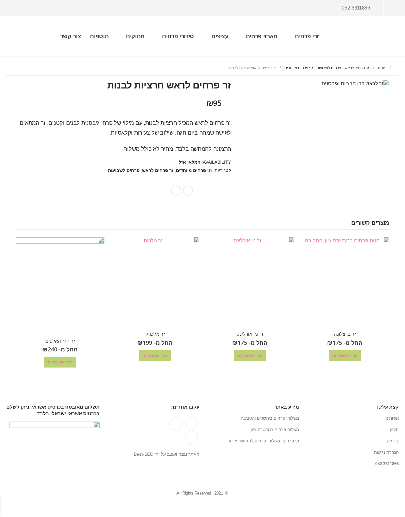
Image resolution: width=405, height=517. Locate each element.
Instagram (191, 437)
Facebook (188, 191)
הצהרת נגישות (386, 452)
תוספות (99, 36)
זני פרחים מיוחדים (194, 170)
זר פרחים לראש (157, 170)
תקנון (394, 429)
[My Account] (393, 8)
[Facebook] (42, 8)
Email (176, 191)
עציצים (219, 36)
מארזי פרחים (261, 36)
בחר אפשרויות (345, 355)
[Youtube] (31, 8)
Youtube (175, 423)
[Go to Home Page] (396, 67)
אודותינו (392, 418)
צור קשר (70, 36)
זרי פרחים (307, 36)
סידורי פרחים (178, 36)
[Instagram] (19, 8)
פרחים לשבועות (124, 170)
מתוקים (135, 36)
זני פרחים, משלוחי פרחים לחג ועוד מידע (264, 441)
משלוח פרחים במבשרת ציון (275, 429)
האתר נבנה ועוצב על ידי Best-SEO (166, 454)
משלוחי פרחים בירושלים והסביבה (270, 418)
